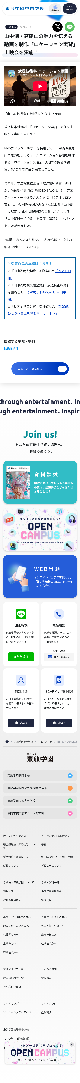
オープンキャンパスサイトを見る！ (40, 1060)
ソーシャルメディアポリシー (19, 1012)
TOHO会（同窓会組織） (17, 1038)
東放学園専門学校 (23, 741)
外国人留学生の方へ (52, 925)
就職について (11, 865)
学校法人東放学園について (18, 882)
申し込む (21, 723)
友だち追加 (21, 656)
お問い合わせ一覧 (13, 978)
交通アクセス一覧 (13, 969)
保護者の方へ (11, 934)
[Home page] (7, 741)
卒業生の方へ (11, 952)
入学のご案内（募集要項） (56, 835)
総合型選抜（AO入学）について (20, 846)
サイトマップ (11, 1003)
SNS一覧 (46, 900)
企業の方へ (9, 943)
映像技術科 (11, 348)
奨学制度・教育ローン (16, 856)
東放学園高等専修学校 (16, 1029)
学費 (43, 844)
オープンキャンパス (14, 835)
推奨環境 (46, 1012)
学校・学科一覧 (50, 882)
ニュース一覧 (45, 741)
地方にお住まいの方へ (16, 925)
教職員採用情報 (12, 900)
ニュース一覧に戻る (30, 369)
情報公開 (8, 891)
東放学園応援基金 (51, 891)
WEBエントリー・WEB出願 (57, 856)
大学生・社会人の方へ (54, 917)
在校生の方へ (49, 943)
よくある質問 (49, 969)
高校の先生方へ (50, 934)
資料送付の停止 (12, 986)
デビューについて (51, 865)
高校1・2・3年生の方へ (17, 917)
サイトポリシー (50, 1003)
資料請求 (46, 978)
